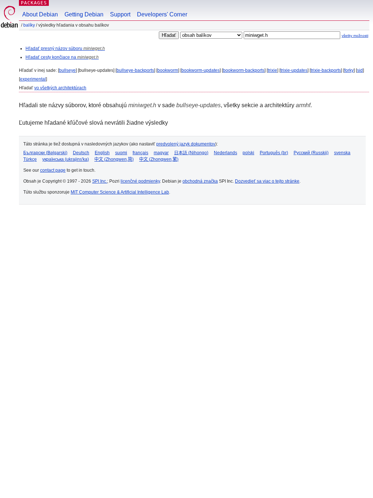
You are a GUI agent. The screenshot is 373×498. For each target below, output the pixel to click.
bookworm (167, 70)
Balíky (29, 25)
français (140, 152)
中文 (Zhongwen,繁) (158, 159)
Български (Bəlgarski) (45, 152)
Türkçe (30, 159)
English (102, 152)
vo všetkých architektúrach (60, 87)
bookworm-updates (200, 70)
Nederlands (225, 152)
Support (120, 14)
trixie (272, 70)
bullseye (67, 70)
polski (248, 152)
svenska (342, 152)
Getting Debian (83, 14)
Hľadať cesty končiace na (62, 57)
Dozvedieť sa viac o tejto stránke (267, 181)
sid (360, 70)
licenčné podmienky (140, 181)
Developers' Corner (162, 14)
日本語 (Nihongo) (191, 152)
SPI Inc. (99, 181)
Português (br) (274, 152)
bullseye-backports (135, 70)
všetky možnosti (355, 36)
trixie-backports (326, 70)
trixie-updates (293, 70)
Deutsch (81, 152)
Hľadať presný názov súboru (65, 48)
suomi (121, 152)
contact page (53, 170)
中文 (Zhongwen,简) (114, 159)
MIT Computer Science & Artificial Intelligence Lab (120, 192)
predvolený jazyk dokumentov (185, 144)
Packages (34, 2)
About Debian (40, 14)
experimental (33, 79)
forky (349, 70)
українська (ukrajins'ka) (65, 159)
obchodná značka (200, 181)
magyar (161, 152)
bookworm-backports (243, 70)
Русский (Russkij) (311, 152)
